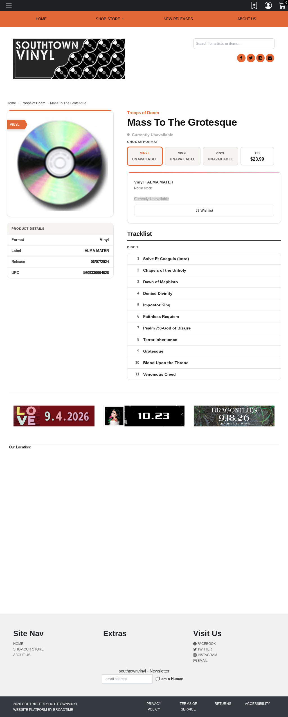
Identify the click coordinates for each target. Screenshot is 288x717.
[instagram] (260, 58)
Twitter (204, 649)
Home (11, 103)
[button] (109, 19)
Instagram (207, 655)
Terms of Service (188, 706)
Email (202, 661)
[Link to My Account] (269, 6)
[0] (282, 7)
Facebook (206, 644)
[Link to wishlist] (254, 6)
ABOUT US (246, 19)
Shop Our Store (28, 649)
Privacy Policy (154, 706)
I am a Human (171, 679)
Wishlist (207, 211)
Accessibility (257, 704)
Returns (223, 704)
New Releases (178, 19)
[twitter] (251, 58)
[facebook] (241, 58)
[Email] (270, 58)
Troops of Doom (33, 103)
